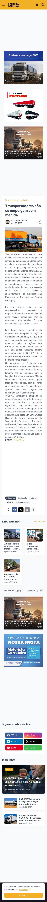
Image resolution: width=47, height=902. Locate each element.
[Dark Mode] (37, 4)
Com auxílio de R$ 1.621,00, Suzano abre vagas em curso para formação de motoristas (11, 577)
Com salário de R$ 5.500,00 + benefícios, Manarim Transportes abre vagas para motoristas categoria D (30, 818)
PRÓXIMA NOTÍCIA (35, 591)
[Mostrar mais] (33, 509)
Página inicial (10, 200)
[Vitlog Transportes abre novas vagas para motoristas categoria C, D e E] (35, 535)
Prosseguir (23, 895)
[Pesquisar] (42, 4)
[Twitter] (21, 509)
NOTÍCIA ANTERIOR (12, 591)
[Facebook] (14, 509)
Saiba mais (23, 889)
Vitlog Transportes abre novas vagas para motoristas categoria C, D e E (34, 546)
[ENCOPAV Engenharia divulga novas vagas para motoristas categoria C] (10, 803)
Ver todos (38, 521)
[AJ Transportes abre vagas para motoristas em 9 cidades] (12, 535)
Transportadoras (22, 502)
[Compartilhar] (39, 222)
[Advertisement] (23, 30)
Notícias (33, 498)
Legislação (23, 200)
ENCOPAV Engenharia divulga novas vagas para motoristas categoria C (29, 801)
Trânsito (9, 502)
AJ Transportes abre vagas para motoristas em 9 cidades (12, 546)
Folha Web (19, 440)
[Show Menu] (4, 4)
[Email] (27, 509)
